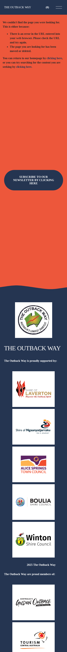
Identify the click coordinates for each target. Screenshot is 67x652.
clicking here (54, 58)
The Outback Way (17, 7)
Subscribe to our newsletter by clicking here (33, 180)
